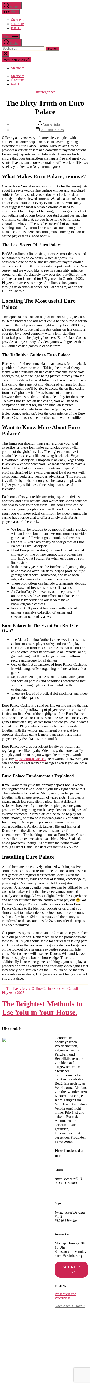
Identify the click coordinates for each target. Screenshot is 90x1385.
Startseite (17, 20)
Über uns (17, 24)
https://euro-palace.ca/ (30, 759)
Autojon (56, 124)
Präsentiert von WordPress (65, 1296)
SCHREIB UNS (71, 1269)
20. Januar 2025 (52, 130)
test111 (16, 28)
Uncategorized (45, 92)
